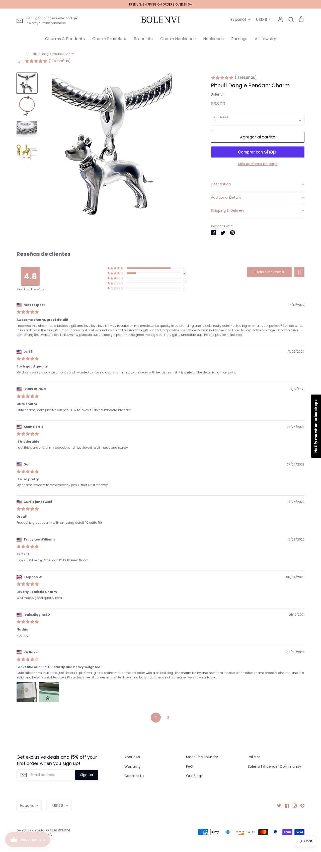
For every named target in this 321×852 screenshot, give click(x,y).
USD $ (261, 19)
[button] (299, 272)
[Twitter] (277, 805)
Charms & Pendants (65, 39)
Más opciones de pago (258, 163)
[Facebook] (285, 805)
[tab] (257, 184)
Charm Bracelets (109, 39)
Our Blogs (194, 775)
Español (238, 19)
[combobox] (257, 119)
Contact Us (134, 775)
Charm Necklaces (178, 39)
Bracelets (143, 39)
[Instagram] (293, 805)
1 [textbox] (214, 122)
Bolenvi (217, 94)
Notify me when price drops (315, 426)
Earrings (239, 39)
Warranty (132, 766)
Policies (254, 756)
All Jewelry (265, 39)
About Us (132, 756)
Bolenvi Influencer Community (274, 766)
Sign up (86, 774)
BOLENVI (160, 20)
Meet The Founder (202, 756)
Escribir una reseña (269, 272)
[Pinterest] (300, 805)
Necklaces (213, 39)
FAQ (189, 766)
